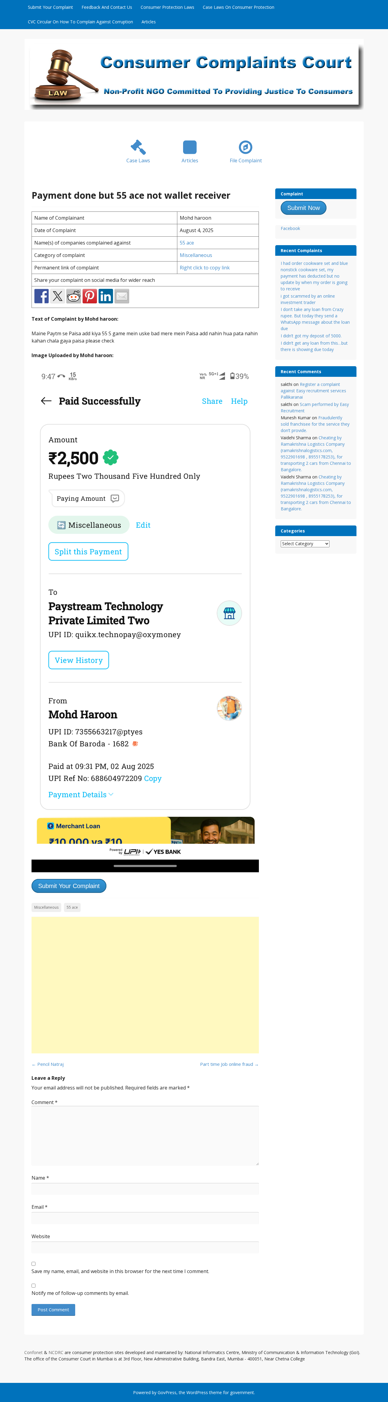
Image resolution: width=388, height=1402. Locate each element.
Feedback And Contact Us (107, 7)
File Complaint (246, 160)
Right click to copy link (205, 267)
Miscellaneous (196, 255)
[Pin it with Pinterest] (89, 296)
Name (40, 1177)
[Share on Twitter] (57, 296)
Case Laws (138, 160)
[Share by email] (122, 296)
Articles (149, 22)
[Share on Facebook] (41, 296)
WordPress (197, 1392)
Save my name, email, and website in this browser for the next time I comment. (120, 1271)
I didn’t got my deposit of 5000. (311, 336)
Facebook (290, 228)
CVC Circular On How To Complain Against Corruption (80, 22)
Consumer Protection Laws (167, 7)
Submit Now (303, 207)
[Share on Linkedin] (106, 296)
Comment (45, 1102)
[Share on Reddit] (73, 296)
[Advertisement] (145, 985)
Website (41, 1236)
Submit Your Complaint (50, 7)
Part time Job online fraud (229, 1064)
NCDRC (55, 1352)
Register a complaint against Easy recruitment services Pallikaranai (313, 390)
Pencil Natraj (48, 1064)
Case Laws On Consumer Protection (238, 7)
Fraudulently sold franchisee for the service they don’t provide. (315, 424)
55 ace (187, 242)
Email (40, 1207)
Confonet (33, 1352)
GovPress (167, 1392)
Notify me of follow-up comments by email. (80, 1293)
